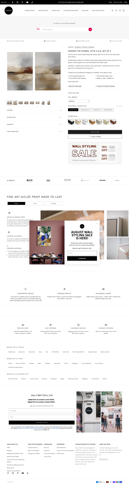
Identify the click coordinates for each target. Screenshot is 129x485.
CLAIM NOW (82, 258)
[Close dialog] (96, 223)
